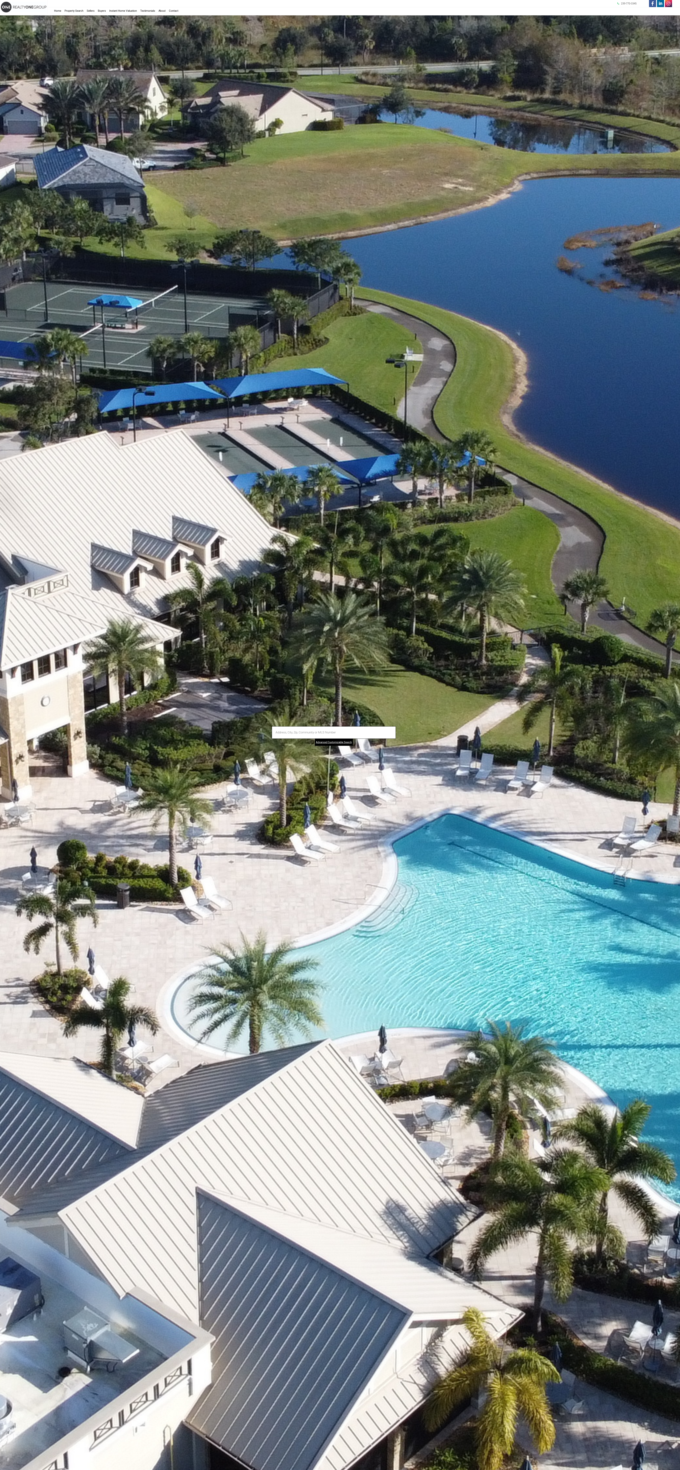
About (162, 10)
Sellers (91, 10)
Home (57, 10)
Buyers (102, 10)
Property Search (74, 10)
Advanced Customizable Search (334, 742)
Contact (173, 10)
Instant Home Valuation (123, 10)
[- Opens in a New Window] (652, 3)
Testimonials (147, 10)
